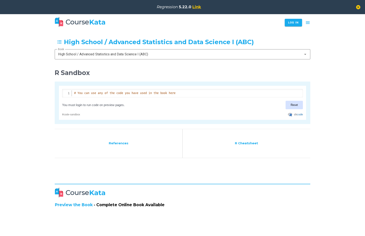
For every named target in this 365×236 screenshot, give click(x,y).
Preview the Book (74, 204)
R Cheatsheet (246, 143)
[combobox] (182, 54)
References (118, 143)
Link (196, 7)
